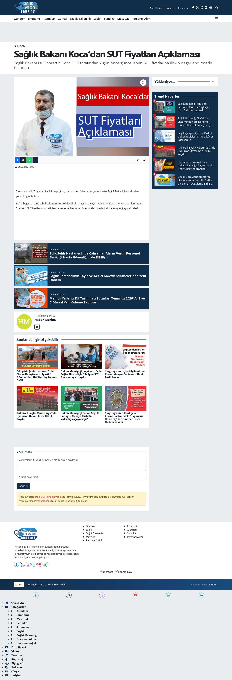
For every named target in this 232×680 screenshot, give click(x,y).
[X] (22, 564)
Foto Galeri (18, 647)
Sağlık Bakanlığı (80, 19)
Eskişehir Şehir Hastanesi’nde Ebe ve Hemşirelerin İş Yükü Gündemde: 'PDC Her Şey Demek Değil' (37, 375)
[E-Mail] (37, 327)
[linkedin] (201, 595)
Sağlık (97, 19)
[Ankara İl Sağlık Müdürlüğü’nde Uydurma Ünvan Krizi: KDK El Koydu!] (37, 398)
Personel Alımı (141, 19)
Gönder (23, 486)
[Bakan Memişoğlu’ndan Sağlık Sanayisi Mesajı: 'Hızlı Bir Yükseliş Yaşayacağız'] (81, 398)
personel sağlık (26, 643)
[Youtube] (39, 564)
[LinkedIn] (34, 564)
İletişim (16, 675)
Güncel (62, 19)
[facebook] (36, 595)
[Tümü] (213, 81)
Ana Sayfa (17, 603)
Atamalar (49, 19)
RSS (20, 584)
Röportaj (17, 659)
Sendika (109, 19)
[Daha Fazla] (35, 160)
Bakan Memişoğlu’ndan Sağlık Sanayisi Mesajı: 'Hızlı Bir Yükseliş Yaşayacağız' (80, 416)
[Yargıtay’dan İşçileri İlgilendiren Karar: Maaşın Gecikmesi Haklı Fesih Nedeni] (125, 356)
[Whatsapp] (45, 564)
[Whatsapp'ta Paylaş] (29, 160)
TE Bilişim (213, 584)
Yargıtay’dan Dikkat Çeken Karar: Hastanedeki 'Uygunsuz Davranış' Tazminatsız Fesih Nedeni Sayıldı (124, 417)
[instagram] (102, 595)
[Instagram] (28, 564)
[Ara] (216, 8)
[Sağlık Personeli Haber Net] (26, 8)
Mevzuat (123, 19)
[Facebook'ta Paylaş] (17, 160)
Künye (15, 671)
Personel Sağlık (42, 500)
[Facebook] (16, 564)
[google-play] (124, 571)
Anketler (17, 667)
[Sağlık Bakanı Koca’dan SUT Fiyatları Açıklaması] (81, 116)
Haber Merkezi (45, 320)
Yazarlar (16, 655)
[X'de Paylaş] (23, 160)
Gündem (19, 19)
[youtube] (135, 595)
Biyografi (17, 663)
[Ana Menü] (216, 18)
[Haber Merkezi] (24, 321)
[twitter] (69, 595)
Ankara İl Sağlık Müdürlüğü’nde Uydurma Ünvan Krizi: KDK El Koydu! (36, 416)
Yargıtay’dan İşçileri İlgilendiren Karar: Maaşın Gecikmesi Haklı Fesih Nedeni (125, 374)
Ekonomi (34, 19)
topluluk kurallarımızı (48, 496)
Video (15, 651)
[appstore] (107, 571)
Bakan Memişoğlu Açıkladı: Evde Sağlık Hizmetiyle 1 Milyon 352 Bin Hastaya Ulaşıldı (81, 374)
